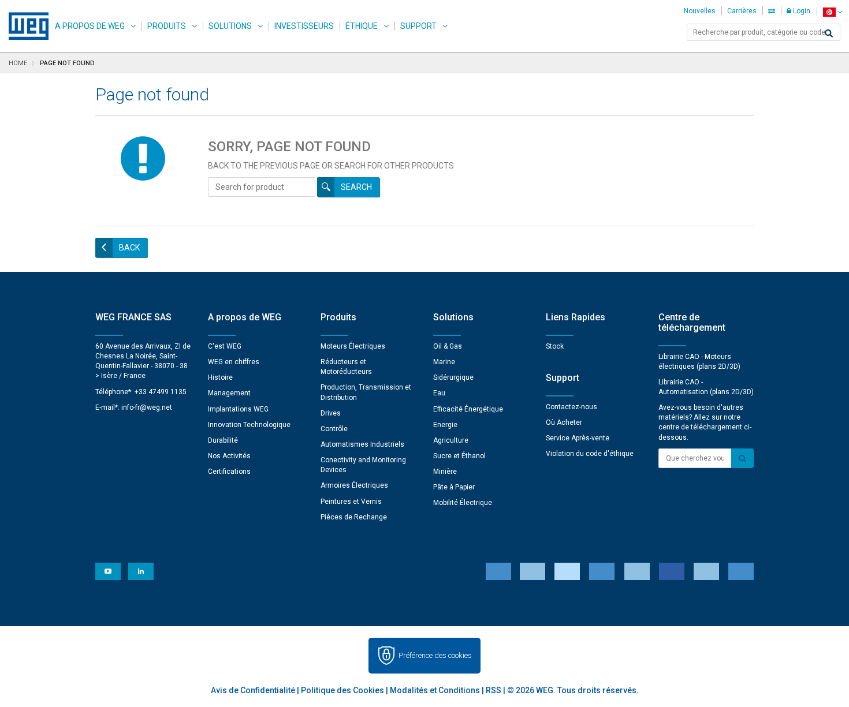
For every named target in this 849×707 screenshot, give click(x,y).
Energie (445, 425)
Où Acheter (564, 422)
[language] (832, 12)
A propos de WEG (90, 26)
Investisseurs (304, 26)
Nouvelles (700, 11)
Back (129, 247)
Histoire (220, 377)
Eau (439, 393)
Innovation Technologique (249, 425)
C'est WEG (224, 346)
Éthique (361, 26)
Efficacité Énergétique (468, 409)
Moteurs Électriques (353, 346)
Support (418, 26)
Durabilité (223, 440)
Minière (445, 471)
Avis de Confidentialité (253, 690)
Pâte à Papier (454, 487)
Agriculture (450, 440)
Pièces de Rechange (354, 517)
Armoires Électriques (354, 485)
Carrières (742, 11)
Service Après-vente (577, 438)
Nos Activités (229, 456)
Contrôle (334, 429)
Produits (166, 26)
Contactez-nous (571, 407)
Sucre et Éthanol (459, 456)
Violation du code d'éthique (590, 454)
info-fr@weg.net (146, 407)
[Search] (828, 33)
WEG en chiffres (233, 362)
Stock (555, 346)
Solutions (230, 26)
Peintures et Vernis (351, 501)
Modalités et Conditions (435, 690)
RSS (493, 690)
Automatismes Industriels (362, 444)
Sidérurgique (453, 377)
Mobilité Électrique (462, 503)
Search (356, 187)
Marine (444, 362)
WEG (24, 26)
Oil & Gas (447, 346)
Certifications (229, 471)
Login (800, 11)
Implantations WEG (238, 409)
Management (229, 393)
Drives (331, 413)
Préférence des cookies (435, 655)
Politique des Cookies (342, 690)
